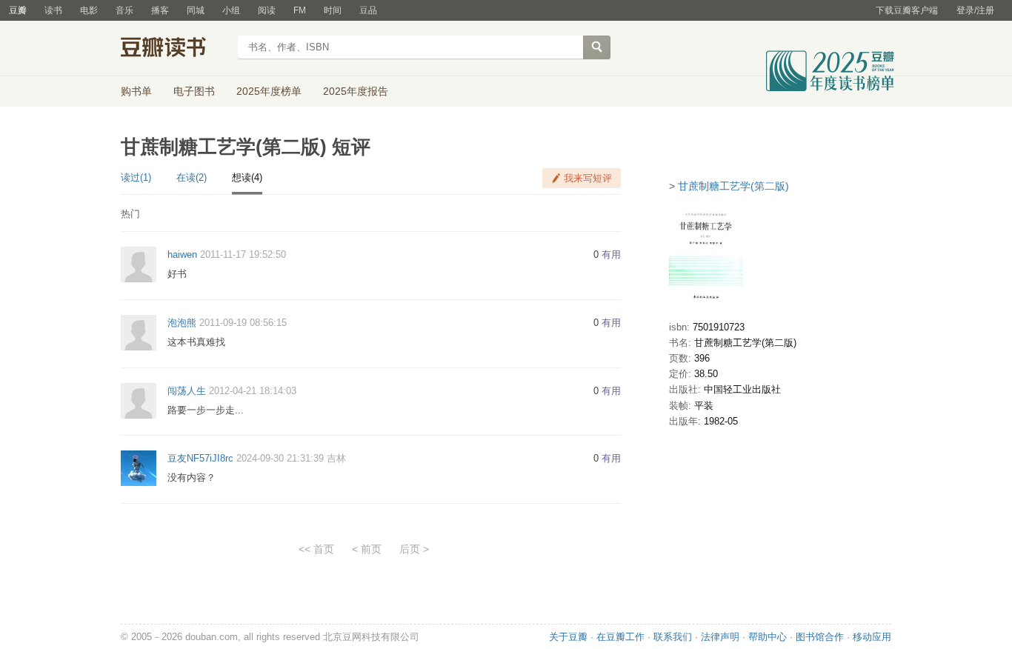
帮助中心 (767, 636)
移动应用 (872, 636)
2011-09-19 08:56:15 (243, 322)
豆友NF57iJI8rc (200, 458)
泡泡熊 (181, 322)
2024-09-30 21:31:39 (280, 458)
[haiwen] (138, 264)
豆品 (368, 10)
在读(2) (191, 177)
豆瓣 (18, 10)
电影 (89, 10)
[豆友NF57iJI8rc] (138, 467)
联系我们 (672, 636)
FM (299, 10)
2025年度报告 (355, 91)
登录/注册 (975, 10)
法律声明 (720, 636)
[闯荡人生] (138, 399)
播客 (160, 10)
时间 (333, 10)
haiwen (182, 254)
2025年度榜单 (269, 91)
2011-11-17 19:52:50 (243, 254)
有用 (611, 254)
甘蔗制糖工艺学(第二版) (733, 186)
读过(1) (136, 177)
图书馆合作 (820, 636)
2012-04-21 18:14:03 (252, 390)
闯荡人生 (186, 390)
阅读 (267, 10)
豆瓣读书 (174, 49)
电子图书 (194, 91)
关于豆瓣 (568, 636)
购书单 (136, 91)
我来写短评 (588, 178)
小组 (231, 10)
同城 (195, 10)
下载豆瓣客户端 (907, 10)
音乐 (124, 10)
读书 (53, 10)
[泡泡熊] (138, 331)
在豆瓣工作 (620, 636)
